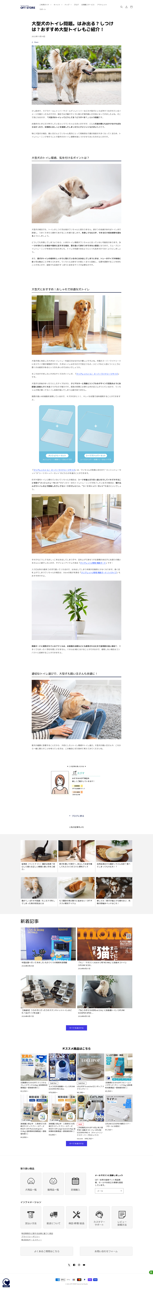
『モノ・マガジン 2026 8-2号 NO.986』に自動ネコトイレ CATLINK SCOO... (102, 963)
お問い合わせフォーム (106, 1251)
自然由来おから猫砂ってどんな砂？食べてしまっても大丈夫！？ (113, 865)
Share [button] (36, 42)
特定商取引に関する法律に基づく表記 (37, 1233)
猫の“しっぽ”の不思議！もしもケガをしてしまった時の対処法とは (38, 902)
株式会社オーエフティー (31, 1239)
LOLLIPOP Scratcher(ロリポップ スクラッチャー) (90, 1087)
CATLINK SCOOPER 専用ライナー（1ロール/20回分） (118, 1124)
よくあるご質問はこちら (47, 1251)
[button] (45, 4)
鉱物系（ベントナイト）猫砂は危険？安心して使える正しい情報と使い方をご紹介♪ (38, 867)
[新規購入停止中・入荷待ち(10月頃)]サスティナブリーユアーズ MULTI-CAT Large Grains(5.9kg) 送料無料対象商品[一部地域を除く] (62, 1127)
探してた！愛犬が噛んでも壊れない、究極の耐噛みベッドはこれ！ (113, 902)
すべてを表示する (76, 1028)
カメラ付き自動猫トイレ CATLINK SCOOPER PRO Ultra (62, 1087)
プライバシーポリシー (30, 1236)
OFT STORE (73, 1284)
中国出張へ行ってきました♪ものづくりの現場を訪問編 (44, 962)
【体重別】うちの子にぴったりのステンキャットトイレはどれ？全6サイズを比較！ (47, 1011)
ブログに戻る (78, 815)
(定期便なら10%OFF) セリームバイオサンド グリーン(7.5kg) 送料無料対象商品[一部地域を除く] (118, 1085)
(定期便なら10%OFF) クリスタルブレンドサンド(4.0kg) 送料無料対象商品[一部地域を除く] (33, 1085)
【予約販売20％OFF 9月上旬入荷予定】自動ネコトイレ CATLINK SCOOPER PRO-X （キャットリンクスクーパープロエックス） (90, 1131)
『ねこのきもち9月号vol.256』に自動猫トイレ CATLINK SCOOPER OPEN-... (101, 1011)
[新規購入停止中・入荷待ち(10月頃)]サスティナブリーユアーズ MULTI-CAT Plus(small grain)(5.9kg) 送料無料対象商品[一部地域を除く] (33, 1128)
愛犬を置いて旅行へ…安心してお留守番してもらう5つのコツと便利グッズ (75, 865)
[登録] (121, 1190)
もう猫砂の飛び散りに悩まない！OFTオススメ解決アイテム (75, 902)
